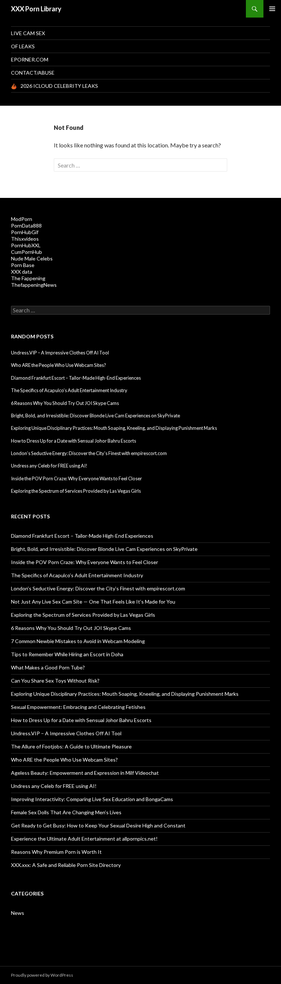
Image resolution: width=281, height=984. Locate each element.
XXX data (21, 271)
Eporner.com (29, 59)
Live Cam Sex (28, 33)
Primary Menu (272, 9)
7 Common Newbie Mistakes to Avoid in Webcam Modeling (78, 641)
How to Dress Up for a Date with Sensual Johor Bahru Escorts (73, 441)
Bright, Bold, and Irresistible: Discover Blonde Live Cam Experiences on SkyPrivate (95, 415)
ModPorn (21, 219)
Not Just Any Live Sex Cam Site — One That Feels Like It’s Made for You (93, 601)
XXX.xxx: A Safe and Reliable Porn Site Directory (66, 865)
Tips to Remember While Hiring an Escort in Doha (67, 654)
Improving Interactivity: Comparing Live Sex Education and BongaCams (92, 799)
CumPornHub (26, 252)
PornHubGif (24, 232)
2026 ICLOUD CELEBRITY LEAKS (59, 86)
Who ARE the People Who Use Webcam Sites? (58, 365)
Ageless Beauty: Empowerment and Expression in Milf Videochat (85, 773)
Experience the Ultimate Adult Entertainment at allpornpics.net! (84, 838)
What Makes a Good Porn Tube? (48, 667)
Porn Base (22, 265)
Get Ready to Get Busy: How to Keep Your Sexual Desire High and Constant (98, 825)
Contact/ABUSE (33, 73)
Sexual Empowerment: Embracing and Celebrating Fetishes (78, 707)
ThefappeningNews (34, 285)
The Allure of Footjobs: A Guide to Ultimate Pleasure (71, 746)
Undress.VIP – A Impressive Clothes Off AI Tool (60, 353)
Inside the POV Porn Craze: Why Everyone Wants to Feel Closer (76, 478)
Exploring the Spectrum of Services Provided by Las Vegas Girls (76, 491)
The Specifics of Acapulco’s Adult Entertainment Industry (69, 390)
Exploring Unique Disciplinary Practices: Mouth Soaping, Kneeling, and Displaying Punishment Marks (114, 428)
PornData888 (26, 225)
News (17, 913)
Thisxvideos (25, 239)
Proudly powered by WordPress (42, 975)
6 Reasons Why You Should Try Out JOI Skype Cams (65, 403)
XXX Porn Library (36, 9)
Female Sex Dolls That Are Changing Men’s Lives (66, 812)
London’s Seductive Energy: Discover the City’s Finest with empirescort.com (89, 453)
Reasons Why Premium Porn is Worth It (56, 852)
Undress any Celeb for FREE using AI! (49, 466)
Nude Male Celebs (32, 258)
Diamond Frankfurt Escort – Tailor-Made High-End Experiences (76, 378)
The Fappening (28, 278)
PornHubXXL (26, 245)
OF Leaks (23, 46)
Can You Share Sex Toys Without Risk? (55, 680)
